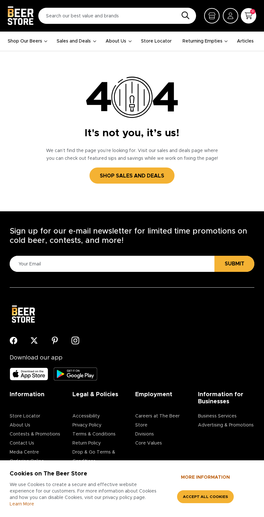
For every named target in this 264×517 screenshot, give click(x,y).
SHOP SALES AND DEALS (132, 175)
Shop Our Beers (25, 41)
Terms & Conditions (94, 434)
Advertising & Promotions (226, 425)
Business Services (217, 416)
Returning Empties (202, 41)
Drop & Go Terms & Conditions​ (93, 457)
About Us (116, 41)
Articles (245, 41)
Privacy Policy (86, 425)
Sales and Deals (74, 41)
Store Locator (156, 41)
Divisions (144, 434)
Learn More (22, 504)
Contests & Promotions (35, 434)
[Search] (184, 15)
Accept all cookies (205, 497)
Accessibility (86, 416)
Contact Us (22, 443)
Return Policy (86, 443)
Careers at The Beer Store (157, 420)
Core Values (148, 443)
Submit (234, 263)
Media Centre (24, 452)
